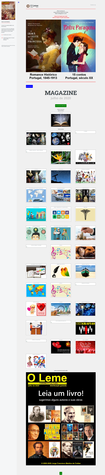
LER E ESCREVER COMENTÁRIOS (61, 105)
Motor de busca (29, 86)
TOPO (61, 473)
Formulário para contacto (7, 34)
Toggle (19, 2)
